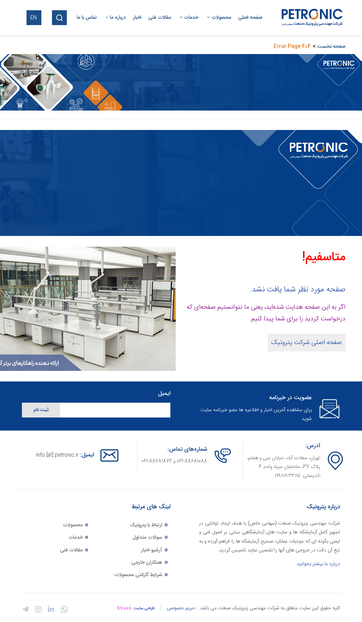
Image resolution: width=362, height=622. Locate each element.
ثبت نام (41, 410)
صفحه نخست (331, 46)
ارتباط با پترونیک (147, 525)
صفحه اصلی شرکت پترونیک (306, 342)
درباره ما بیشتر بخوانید (318, 564)
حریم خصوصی (181, 608)
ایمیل (164, 394)
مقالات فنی (72, 550)
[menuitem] (246, 17)
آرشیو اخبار (152, 550)
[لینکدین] (49, 611)
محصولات (73, 525)
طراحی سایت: (144, 608)
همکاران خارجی (148, 562)
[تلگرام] (25, 611)
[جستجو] (59, 17)
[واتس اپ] (63, 612)
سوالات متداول (148, 537)
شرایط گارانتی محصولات (139, 575)
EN (33, 18)
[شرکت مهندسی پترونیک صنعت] (310, 17)
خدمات (76, 537)
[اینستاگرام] (37, 611)
